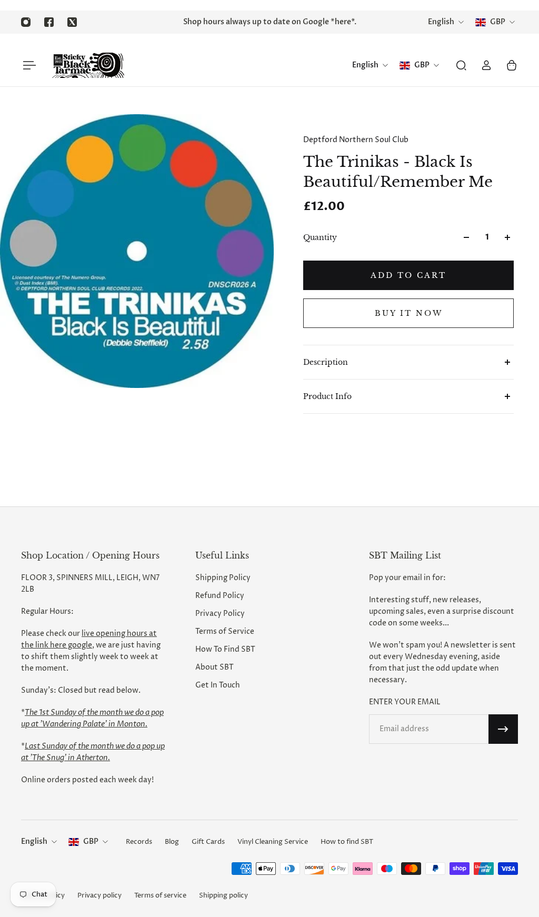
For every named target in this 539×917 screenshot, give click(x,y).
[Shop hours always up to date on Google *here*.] (269, 22)
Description (325, 362)
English (34, 841)
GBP (90, 841)
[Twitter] (72, 22)
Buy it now (409, 313)
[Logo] (88, 65)
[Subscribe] (503, 729)
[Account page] (486, 65)
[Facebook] (49, 22)
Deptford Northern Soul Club (355, 140)
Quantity (320, 237)
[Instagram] (25, 22)
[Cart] (511, 65)
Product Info (327, 396)
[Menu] (27, 65)
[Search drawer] (461, 65)
